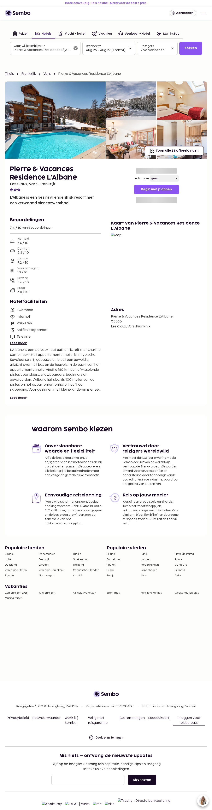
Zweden (44, 564)
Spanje (9, 554)
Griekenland (80, 559)
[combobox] (42, 50)
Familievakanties (151, 592)
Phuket (111, 564)
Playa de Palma (184, 554)
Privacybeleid (18, 718)
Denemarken (47, 554)
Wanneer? (93, 46)
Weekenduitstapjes (187, 592)
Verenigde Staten (16, 570)
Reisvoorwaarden (46, 718)
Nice (143, 575)
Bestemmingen (132, 718)
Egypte (9, 575)
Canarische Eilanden (86, 570)
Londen (146, 559)
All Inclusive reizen (84, 592)
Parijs (144, 554)
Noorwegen (46, 575)
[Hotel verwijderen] (75, 48)
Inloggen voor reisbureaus (189, 720)
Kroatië (77, 575)
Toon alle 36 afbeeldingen (177, 150)
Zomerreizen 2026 (16, 592)
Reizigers (147, 46)
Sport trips (113, 592)
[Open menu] (203, 13)
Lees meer (18, 343)
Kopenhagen (149, 570)
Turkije (77, 554)
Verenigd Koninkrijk (51, 570)
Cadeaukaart (158, 718)
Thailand (78, 564)
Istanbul (180, 570)
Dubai (110, 570)
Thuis (9, 74)
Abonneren (142, 780)
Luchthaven (141, 178)
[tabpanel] (106, 48)
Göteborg (181, 564)
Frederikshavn (150, 564)
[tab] (21, 34)
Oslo (178, 575)
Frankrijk (28, 74)
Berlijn (110, 575)
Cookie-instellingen (109, 737)
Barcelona (113, 559)
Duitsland (11, 564)
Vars (47, 74)
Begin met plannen (156, 189)
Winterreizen (47, 592)
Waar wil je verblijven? (29, 46)
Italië (8, 559)
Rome (178, 559)
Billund (111, 554)
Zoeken (190, 48)
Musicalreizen (14, 598)
